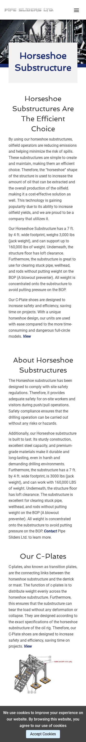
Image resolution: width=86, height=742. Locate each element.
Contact (50, 531)
